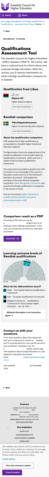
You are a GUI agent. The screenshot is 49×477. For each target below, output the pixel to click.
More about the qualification (22, 107)
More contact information (24, 422)
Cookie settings (8, 459)
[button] (24, 314)
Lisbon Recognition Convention (27, 183)
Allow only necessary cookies (18, 466)
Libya (31, 24)
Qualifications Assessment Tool (14, 24)
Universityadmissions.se (24, 435)
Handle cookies (24, 441)
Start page (5, 21)
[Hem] (24, 7)
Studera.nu (24, 431)
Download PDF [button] (12, 239)
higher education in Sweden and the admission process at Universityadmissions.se (21, 197)
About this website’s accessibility (24, 438)
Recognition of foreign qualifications (27, 21)
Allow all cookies (12, 472)
